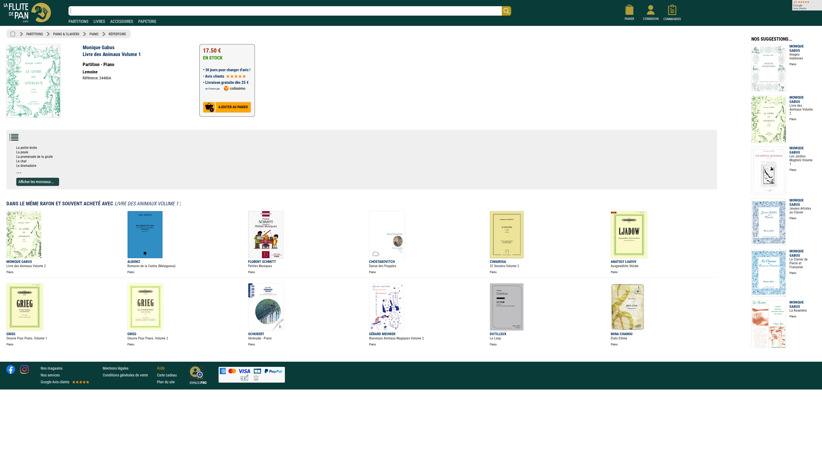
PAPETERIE (147, 21)
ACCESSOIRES (121, 21)
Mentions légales (115, 368)
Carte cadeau (167, 375)
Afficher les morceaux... (36, 181)
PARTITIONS (78, 21)
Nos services (50, 375)
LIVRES (99, 21)
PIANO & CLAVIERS (66, 34)
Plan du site (166, 382)
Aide (161, 368)
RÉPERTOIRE (117, 34)
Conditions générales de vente (129, 375)
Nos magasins (52, 368)
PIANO (93, 34)
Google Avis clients (55, 382)
